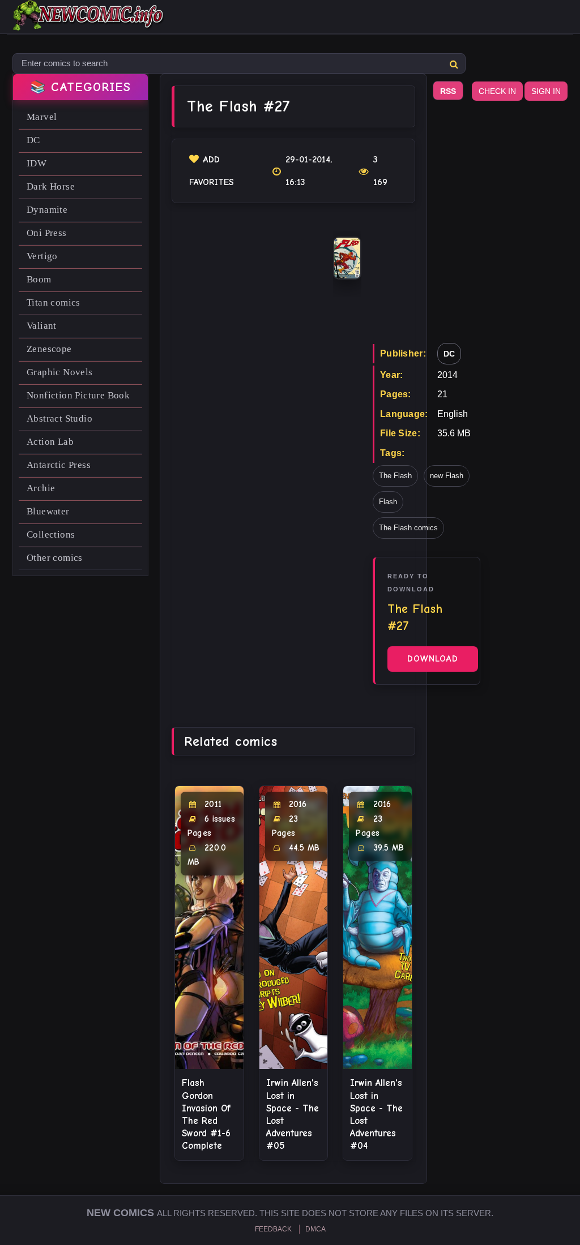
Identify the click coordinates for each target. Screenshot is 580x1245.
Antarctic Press (59, 465)
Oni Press (47, 232)
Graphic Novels (60, 372)
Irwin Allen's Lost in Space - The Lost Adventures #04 (376, 1113)
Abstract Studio (59, 418)
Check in (497, 91)
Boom (39, 279)
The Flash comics (408, 527)
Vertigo (42, 256)
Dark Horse (51, 186)
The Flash (395, 475)
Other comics (55, 557)
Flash (388, 501)
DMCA (315, 1229)
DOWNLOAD (432, 659)
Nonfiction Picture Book (78, 395)
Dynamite (47, 209)
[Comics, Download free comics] (88, 22)
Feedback (273, 1229)
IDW (36, 163)
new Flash (446, 475)
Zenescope (49, 349)
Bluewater (48, 511)
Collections (51, 534)
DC (33, 140)
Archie (41, 488)
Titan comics (53, 302)
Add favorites (211, 170)
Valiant (42, 325)
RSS (448, 91)
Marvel (42, 116)
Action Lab (50, 441)
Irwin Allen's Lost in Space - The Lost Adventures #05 (292, 1113)
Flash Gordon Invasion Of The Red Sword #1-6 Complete (206, 1113)
